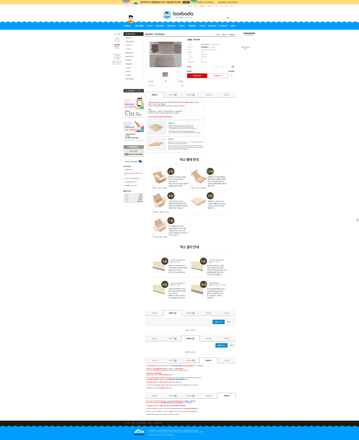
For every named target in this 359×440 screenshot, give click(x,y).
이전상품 (150, 81)
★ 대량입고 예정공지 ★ (131, 182)
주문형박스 (128, 60)
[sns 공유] (182, 86)
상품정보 (154, 95)
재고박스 (128, 71)
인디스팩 (128, 49)
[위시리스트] (231, 75)
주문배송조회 (210, 6)
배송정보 (208, 95)
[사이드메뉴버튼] (357, 220)
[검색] (227, 17)
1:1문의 (216, 6)
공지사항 (127, 6)
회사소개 (134, 6)
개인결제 (226, 6)
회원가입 (196, 6)
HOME (218, 34)
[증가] (223, 66)
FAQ (221, 6)
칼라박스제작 (129, 56)
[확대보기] (165, 81)
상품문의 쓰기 (221, 345)
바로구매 (198, 75)
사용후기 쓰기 (218, 322)
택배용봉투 (128, 64)
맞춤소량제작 (129, 52)
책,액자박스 (232, 34)
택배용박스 (128, 38)
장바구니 (232, 6)
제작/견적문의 (129, 79)
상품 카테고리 (131, 34)
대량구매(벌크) (129, 41)
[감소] (216, 66)
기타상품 (128, 67)
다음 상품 (180, 81)
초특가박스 (128, 45)
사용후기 (172, 95)
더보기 (229, 322)
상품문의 (190, 95)
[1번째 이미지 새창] (165, 74)
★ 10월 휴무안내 (129, 169)
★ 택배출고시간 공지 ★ (131, 185)
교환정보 (226, 95)
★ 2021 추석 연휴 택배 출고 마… (133, 178)
